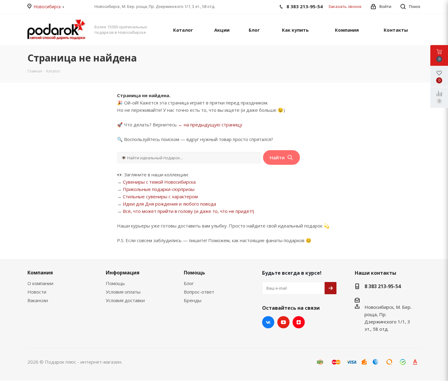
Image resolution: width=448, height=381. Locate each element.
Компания (40, 272)
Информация (123, 272)
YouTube (283, 322)
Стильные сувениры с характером (160, 196)
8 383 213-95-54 (382, 286)
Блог (189, 283)
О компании (40, 283)
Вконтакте (268, 322)
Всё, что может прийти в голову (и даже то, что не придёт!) (188, 211)
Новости (36, 292)
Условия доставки (125, 300)
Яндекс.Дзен (299, 322)
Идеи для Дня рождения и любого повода (169, 204)
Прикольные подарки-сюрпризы (158, 189)
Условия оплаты (123, 292)
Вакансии (37, 300)
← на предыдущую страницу (210, 125)
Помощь (115, 283)
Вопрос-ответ (199, 292)
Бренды (192, 300)
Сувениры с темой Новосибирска (159, 182)
